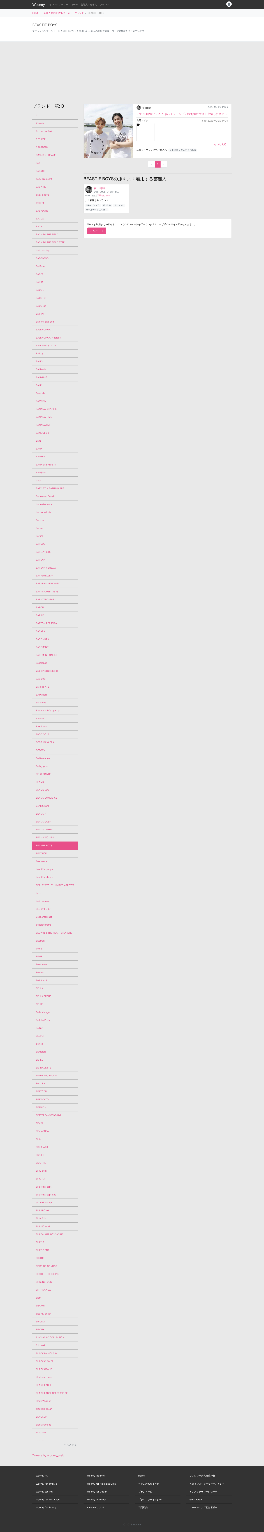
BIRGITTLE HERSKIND (47, 1274)
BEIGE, (39, 956)
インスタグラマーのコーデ (203, 1491)
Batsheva (41, 702)
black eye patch (44, 1377)
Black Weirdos (43, 1401)
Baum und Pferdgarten (48, 710)
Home (141, 1475)
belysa (39, 1043)
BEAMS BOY (42, 790)
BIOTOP (40, 1258)
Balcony (40, 313)
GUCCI (96, 205)
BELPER (40, 1036)
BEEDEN (40, 940)
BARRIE (40, 615)
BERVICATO (42, 1099)
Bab (38, 163)
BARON (40, 607)
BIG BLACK (42, 1147)
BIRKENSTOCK (44, 1282)
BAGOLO (41, 298)
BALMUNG (41, 377)
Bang (38, 440)
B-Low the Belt (44, 131)
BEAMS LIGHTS (44, 829)
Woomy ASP (42, 1475)
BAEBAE (40, 282)
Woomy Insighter (96, 1475)
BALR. (39, 385)
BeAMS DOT (42, 806)
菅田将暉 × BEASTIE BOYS (182, 150)
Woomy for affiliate (46, 1483)
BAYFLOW (41, 726)
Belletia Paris (43, 1020)
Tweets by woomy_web (48, 1455)
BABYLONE (42, 210)
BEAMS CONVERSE (46, 797)
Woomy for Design (97, 1491)
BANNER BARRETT (46, 464)
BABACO (40, 171)
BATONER (41, 694)
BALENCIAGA (43, 329)
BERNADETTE (43, 1067)
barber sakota (43, 512)
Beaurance (41, 861)
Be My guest (42, 766)
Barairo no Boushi (45, 496)
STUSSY (107, 205)
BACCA (40, 218)
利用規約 (143, 1507)
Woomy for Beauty (46, 1507)
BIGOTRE (41, 1163)
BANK (39, 448)
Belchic (40, 972)
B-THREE (41, 139)
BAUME (40, 718)
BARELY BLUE (43, 552)
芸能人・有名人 (89, 4)
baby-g (40, 202)
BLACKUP (41, 1416)
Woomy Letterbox (96, 1499)
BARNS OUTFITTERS (47, 591)
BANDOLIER (42, 433)
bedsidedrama (43, 924)
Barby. (39, 528)
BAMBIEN (41, 401)
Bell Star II (41, 980)
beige (39, 948)
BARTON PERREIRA (46, 623)
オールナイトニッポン (97, 209)
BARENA (40, 559)
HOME (35, 13)
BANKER (40, 456)
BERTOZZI (41, 1091)
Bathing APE (42, 686)
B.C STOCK (42, 147)
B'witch (40, 123)
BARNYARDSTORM (46, 599)
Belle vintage (43, 1012)
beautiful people (44, 869)
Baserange (41, 663)
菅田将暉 (147, 108)
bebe (38, 893)
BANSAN (41, 472)
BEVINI (39, 1123)
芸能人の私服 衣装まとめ (57, 13)
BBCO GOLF (42, 734)
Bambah (40, 393)
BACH (39, 226)
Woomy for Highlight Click (101, 1483)
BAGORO (41, 306)
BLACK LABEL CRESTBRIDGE (52, 1393)
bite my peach (43, 1313)
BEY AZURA (42, 1131)
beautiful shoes (44, 877)
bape (38, 480)
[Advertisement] (132, 70)
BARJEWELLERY (45, 575)
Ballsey (39, 353)
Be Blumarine (43, 758)
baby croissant (44, 179)
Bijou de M (41, 1170)
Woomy (38, 5)
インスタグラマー (58, 4)
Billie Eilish (41, 1218)
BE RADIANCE (43, 774)
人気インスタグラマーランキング (206, 1483)
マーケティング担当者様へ (203, 1507)
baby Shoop (42, 194)
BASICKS (40, 679)
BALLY (39, 361)
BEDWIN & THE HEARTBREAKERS (54, 932)
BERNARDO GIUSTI (46, 1075)
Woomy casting (44, 1491)
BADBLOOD (42, 258)
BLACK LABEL (43, 1385)
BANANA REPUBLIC (46, 409)
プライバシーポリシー (150, 1499)
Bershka (40, 1083)
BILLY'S (40, 1242)
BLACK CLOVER (44, 1361)
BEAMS (40, 782)
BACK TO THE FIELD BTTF (50, 242)
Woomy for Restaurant (48, 1499)
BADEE (39, 274)
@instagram (195, 1499)
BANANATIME (43, 425)
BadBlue (40, 266)
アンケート (97, 231)
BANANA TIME (44, 417)
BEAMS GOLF (43, 821)
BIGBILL (40, 1155)
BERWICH (41, 1107)
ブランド (104, 4)
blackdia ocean (44, 1409)
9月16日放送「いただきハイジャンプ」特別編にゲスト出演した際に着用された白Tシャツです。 (182, 114)
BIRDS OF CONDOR (46, 1266)
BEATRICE (41, 853)
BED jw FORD (43, 909)
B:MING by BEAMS (46, 155)
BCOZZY (40, 750)
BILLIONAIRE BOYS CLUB (49, 1234)
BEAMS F (41, 813)
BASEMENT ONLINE (47, 655)
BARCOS (40, 544)
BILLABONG (42, 1210)
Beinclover (41, 964)
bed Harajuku (43, 901)
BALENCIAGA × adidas (48, 337)
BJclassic (41, 1345)
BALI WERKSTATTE (46, 345)
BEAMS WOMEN (45, 837)
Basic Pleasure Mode (47, 670)
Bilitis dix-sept (44, 1186)
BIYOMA (40, 1321)
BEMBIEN (41, 1051)
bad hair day (43, 250)
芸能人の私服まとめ (148, 1483)
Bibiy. (39, 1139)
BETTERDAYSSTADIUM (48, 1115)
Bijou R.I (40, 1178)
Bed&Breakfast (44, 917)
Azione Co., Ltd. (96, 1507)
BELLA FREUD (43, 996)
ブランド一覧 (145, 1491)
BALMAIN (41, 369)
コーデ (74, 4)
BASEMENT (42, 647)
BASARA (40, 631)
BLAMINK (41, 1432)
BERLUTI (40, 1059)
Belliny (39, 1028)
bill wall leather (44, 1202)
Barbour (40, 520)
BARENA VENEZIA (46, 567)
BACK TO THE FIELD (47, 234)
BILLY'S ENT (42, 1250)
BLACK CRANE (44, 1369)
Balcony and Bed (45, 321)
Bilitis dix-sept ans (46, 1194)
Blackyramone (43, 1424)
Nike (88, 205)
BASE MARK (42, 639)
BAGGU (40, 290)
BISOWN (40, 1305)
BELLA (39, 988)
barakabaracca (44, 504)
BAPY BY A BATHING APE (50, 488)
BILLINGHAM (43, 1226)
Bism (38, 1297)
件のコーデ (103, 196)
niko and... (119, 205)
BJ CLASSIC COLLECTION (50, 1337)
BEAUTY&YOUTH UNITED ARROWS (55, 885)
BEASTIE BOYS (44, 845)
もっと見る (220, 144)
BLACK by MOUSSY (46, 1353)
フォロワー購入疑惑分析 (202, 1475)
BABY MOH (42, 187)
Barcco (39, 536)
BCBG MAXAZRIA (45, 742)
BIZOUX (40, 1329)
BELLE (39, 1004)
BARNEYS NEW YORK (48, 583)
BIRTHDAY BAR (44, 1289)
